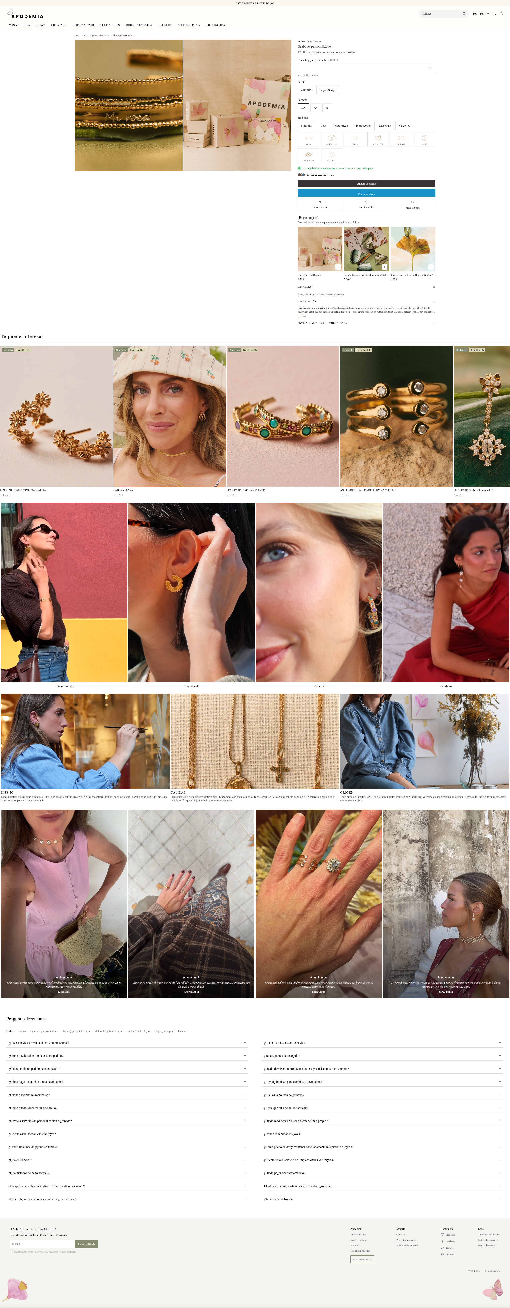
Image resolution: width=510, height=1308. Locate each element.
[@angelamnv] (446, 592)
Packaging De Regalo (309, 275)
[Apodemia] (25, 13)
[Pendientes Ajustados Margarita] (56, 416)
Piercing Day (216, 25)
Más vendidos (19, 25)
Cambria (306, 90)
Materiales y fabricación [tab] (108, 1031)
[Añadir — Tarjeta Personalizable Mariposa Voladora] (384, 267)
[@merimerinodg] (191, 592)
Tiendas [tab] (182, 1031)
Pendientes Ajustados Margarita (23, 490)
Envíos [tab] (22, 1031)
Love (324, 125)
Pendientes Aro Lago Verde (246, 490)
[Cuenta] (494, 13)
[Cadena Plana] (169, 416)
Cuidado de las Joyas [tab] (138, 1031)
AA (303, 108)
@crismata (319, 685)
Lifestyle (58, 25)
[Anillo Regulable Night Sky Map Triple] (396, 416)
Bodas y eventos (139, 25)
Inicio (77, 35)
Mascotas (385, 125)
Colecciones (110, 25)
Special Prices (189, 25)
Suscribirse (86, 1243)
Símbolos (307, 125)
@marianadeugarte (64, 685)
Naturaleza (341, 125)
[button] (129, 105)
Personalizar (83, 25)
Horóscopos (363, 125)
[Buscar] (464, 13)
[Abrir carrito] (501, 13)
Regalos (165, 25)
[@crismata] (319, 592)
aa (327, 108)
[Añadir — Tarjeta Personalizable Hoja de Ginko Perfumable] (431, 267)
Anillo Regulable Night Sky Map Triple (367, 490)
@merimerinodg (191, 685)
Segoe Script (327, 90)
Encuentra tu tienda (362, 1259)
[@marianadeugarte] (64, 592)
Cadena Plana (123, 490)
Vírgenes (404, 125)
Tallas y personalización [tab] (76, 1031)
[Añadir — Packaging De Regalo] (338, 267)
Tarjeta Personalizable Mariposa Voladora (366, 275)
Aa (315, 108)
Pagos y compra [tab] (164, 1031)
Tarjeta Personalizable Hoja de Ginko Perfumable (413, 275)
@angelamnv (446, 685)
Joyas (40, 25)
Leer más (302, 316)
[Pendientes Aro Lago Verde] (283, 416)
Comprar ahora (366, 194)
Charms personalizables (95, 35)
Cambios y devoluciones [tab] (44, 1031)
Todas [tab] (9, 1031)
